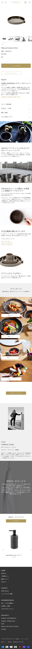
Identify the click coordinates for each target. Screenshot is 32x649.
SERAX (2, 44)
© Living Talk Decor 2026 (7, 638)
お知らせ (3, 573)
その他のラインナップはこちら (16, 393)
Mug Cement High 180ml (7, 243)
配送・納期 (4, 112)
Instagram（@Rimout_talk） (8, 621)
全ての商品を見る (16, 520)
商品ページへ (10, 315)
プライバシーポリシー (24, 638)
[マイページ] (25, 2)
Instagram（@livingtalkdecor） (9, 618)
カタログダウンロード (7, 609)
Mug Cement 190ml (5, 241)
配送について (5, 579)
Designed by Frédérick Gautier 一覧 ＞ (11, 96)
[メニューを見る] (2, 2)
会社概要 (17, 638)
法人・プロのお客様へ (7, 603)
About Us (3, 581)
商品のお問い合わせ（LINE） (11, 73)
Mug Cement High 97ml (6, 244)
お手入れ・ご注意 (6, 108)
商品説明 (3, 79)
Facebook (3, 629)
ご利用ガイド (5, 576)
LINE (2, 623)
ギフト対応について (6, 116)
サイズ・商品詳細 (6, 104)
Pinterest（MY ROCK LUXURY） (10, 626)
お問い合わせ (5, 591)
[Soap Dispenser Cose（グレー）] (14, 539)
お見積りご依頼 (5, 606)
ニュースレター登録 (6, 593)
